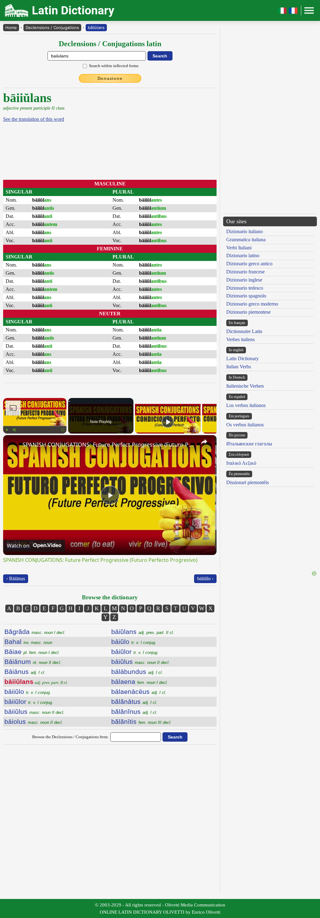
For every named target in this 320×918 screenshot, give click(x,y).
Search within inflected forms (113, 65)
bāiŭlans (142, 631)
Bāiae (32, 651)
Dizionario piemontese (248, 312)
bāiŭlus (140, 661)
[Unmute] (14, 430)
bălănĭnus (134, 711)
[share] (204, 441)
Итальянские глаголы (249, 443)
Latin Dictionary (242, 358)
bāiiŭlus (34, 711)
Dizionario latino (242, 255)
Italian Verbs (238, 366)
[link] (13, 445)
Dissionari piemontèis (247, 482)
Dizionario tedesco (244, 288)
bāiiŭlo (27, 691)
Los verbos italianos (246, 405)
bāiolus (33, 721)
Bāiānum (32, 661)
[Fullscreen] (63, 430)
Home (11, 27)
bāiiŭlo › (205, 578)
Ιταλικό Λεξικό (241, 463)
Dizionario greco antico (249, 263)
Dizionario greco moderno (252, 304)
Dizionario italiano (244, 231)
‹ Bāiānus (15, 578)
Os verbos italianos (245, 424)
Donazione (110, 78)
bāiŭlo (133, 641)
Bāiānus (24, 671)
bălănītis (141, 721)
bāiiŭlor (28, 701)
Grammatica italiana (246, 239)
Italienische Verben (245, 386)
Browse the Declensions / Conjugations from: (70, 736)
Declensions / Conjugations (52, 27)
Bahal (28, 641)
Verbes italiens (240, 339)
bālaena (139, 681)
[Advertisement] (164, 134)
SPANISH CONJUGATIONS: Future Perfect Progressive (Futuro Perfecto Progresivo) (108, 444)
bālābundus (137, 671)
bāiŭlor (134, 651)
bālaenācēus (138, 691)
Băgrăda (34, 631)
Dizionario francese (245, 271)
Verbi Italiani (239, 247)
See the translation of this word (33, 119)
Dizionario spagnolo (246, 295)
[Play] (7, 430)
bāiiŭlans (96, 27)
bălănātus (134, 701)
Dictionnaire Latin (244, 331)
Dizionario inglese (244, 279)
